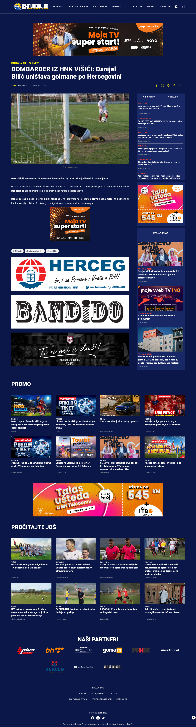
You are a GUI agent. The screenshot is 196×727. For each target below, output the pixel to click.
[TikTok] (103, 718)
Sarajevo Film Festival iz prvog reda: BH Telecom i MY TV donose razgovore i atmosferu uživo (158, 274)
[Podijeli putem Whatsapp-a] (180, 85)
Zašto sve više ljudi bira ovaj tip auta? (119, 421)
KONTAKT (113, 694)
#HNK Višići (17, 251)
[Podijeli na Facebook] (157, 85)
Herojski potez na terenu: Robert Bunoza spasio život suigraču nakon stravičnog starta (74, 567)
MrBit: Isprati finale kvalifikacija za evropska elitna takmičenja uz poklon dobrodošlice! (30, 424)
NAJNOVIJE (58, 7)
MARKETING (165, 7)
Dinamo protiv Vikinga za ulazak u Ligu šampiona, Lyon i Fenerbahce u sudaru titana (75, 424)
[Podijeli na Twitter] (162, 85)
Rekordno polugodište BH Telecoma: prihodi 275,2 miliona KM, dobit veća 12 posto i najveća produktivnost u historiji (158, 359)
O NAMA (82, 694)
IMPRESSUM (121, 699)
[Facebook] (92, 718)
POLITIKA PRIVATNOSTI (102, 699)
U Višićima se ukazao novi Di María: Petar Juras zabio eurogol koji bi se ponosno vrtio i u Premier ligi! (29, 612)
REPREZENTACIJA (77, 7)
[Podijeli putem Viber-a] (174, 85)
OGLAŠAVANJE (97, 694)
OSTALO (135, 7)
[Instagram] (98, 718)
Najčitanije (149, 96)
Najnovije (173, 96)
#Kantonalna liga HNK (34, 251)
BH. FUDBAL (99, 7)
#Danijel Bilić (52, 251)
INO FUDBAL (118, 7)
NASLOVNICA (98, 688)
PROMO (151, 7)
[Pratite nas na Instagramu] (168, 85)
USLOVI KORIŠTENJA (78, 699)
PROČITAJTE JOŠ (33, 527)
